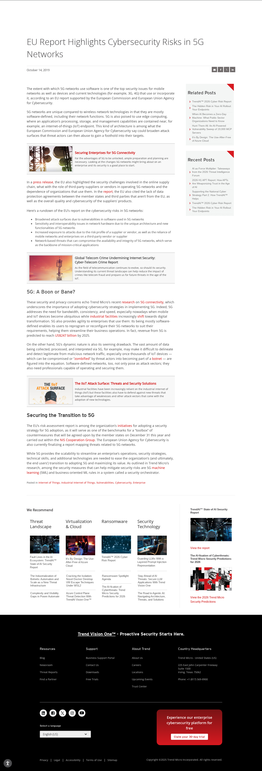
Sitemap (112, 760)
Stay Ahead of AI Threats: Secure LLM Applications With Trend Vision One (151, 580)
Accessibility (73, 760)
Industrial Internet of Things (78, 482)
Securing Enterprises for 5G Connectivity (105, 152)
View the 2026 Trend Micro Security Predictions (207, 598)
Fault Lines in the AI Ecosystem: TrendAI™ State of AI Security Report (43, 556)
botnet (157, 358)
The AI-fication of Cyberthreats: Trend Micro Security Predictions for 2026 (113, 591)
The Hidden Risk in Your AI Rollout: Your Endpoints (210, 107)
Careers (136, 665)
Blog (42, 658)
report (108, 191)
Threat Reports (49, 672)
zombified (82, 358)
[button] (65, 734)
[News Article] (214, 69)
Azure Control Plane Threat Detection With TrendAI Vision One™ (78, 596)
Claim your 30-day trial (188, 736)
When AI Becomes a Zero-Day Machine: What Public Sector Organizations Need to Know (207, 117)
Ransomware (114, 521)
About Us (137, 658)
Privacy (44, 760)
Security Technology (148, 523)
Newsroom (46, 665)
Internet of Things (49, 482)
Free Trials (92, 679)
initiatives (125, 425)
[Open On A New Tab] (226, 69)
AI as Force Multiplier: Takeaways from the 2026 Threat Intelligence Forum (209, 172)
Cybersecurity (123, 482)
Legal (57, 760)
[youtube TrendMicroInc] (81, 713)
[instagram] (72, 713)
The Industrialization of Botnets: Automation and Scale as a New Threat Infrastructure (44, 580)
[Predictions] (211, 578)
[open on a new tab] (62, 713)
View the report (199, 547)
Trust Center (139, 686)
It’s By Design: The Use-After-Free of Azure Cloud (210, 139)
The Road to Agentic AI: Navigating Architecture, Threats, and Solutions (151, 596)
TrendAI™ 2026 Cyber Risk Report (211, 101)
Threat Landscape (40, 523)
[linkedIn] (232, 69)
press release (43, 182)
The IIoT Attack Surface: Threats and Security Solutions (115, 383)
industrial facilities (104, 316)
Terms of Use (94, 760)
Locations (137, 672)
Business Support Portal (100, 658)
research (128, 302)
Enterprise (139, 482)
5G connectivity (151, 302)
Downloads (92, 672)
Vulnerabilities (105, 482)
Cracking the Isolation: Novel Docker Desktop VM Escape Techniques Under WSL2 (80, 580)
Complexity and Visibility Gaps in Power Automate (44, 595)
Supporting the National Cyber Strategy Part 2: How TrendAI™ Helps (208, 195)
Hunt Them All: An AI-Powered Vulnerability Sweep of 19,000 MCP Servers (210, 129)
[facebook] (220, 69)
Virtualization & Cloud (79, 523)
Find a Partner (48, 679)
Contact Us (92, 665)
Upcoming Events (142, 679)
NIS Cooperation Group (77, 440)
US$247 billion (66, 335)
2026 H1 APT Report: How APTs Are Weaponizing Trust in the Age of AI (209, 183)
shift (140, 316)
